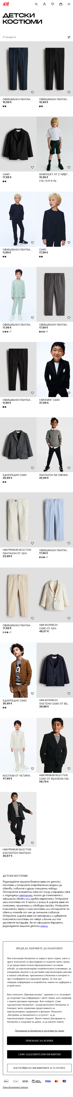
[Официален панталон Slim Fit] (18, 294)
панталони (25, 895)
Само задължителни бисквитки (39, 1054)
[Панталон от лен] (18, 519)
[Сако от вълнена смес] (54, 745)
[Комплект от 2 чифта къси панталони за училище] (54, 144)
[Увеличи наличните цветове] (5, 106)
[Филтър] (68, 37)
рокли (44, 925)
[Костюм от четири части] (18, 745)
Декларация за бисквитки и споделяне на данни (39, 1030)
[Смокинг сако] (54, 369)
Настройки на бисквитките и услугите (39, 1068)
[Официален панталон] (18, 68)
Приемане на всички (39, 1040)
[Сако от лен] (54, 595)
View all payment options (15, 1087)
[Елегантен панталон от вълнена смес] (18, 819)
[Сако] (18, 144)
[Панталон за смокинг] (54, 444)
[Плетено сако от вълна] (54, 670)
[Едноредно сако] (18, 444)
